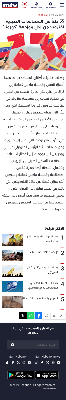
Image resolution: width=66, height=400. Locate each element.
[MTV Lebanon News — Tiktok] (36, 362)
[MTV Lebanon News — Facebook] (42, 362)
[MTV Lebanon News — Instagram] (53, 362)
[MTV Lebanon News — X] (47, 362)
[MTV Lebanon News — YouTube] (58, 362)
